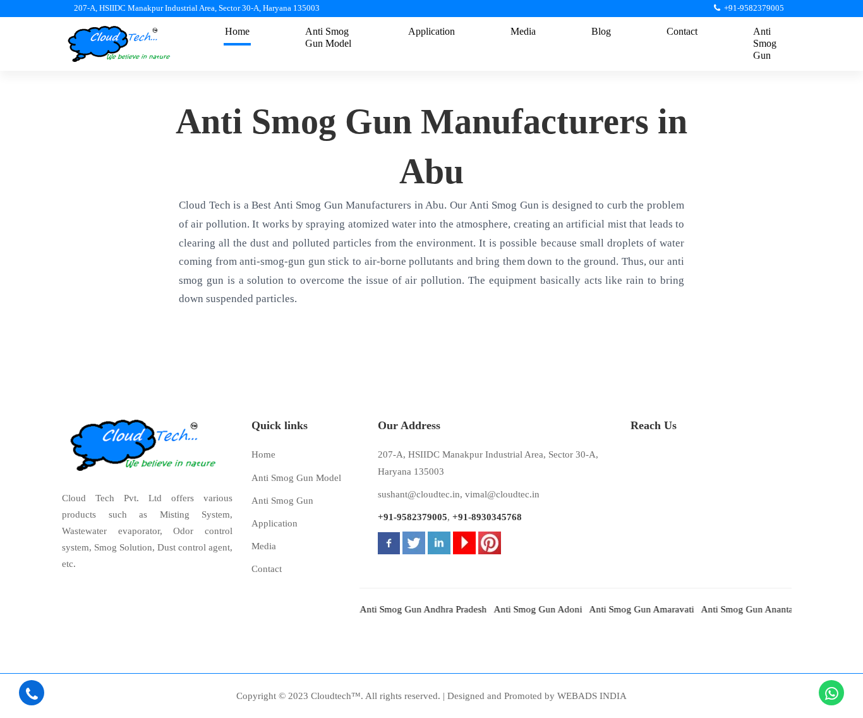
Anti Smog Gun (282, 501)
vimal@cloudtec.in (502, 494)
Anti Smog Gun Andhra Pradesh (414, 609)
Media (263, 546)
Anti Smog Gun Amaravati (632, 609)
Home (263, 454)
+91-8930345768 (487, 517)
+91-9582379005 (412, 517)
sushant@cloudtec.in (419, 494)
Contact (266, 569)
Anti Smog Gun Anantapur (744, 609)
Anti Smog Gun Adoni (529, 609)
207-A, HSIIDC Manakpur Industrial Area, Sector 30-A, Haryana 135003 (488, 462)
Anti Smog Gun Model (296, 478)
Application (274, 523)
